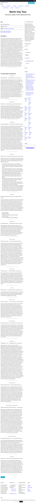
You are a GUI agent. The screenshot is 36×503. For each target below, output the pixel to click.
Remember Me (28, 52)
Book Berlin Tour (3, 70)
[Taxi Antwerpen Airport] (30, 88)
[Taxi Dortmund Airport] (29, 83)
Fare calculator (30, 487)
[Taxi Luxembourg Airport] (30, 73)
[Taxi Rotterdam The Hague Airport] (29, 93)
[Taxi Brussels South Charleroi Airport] (29, 86)
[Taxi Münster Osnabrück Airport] (30, 78)
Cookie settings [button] (16, 501)
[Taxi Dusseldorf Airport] (30, 82)
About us (29, 486)
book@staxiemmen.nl (13, 493)
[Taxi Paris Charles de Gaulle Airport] (29, 75)
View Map (5, 26)
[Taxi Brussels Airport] (29, 87)
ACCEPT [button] (21, 501)
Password (26, 49)
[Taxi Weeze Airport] (29, 76)
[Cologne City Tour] (27, 63)
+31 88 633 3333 (13, 489)
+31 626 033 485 (13, 490)
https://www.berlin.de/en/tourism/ (9, 28)
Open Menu (2, 4)
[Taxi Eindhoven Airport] (30, 92)
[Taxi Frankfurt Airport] (29, 81)
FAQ (28, 488)
